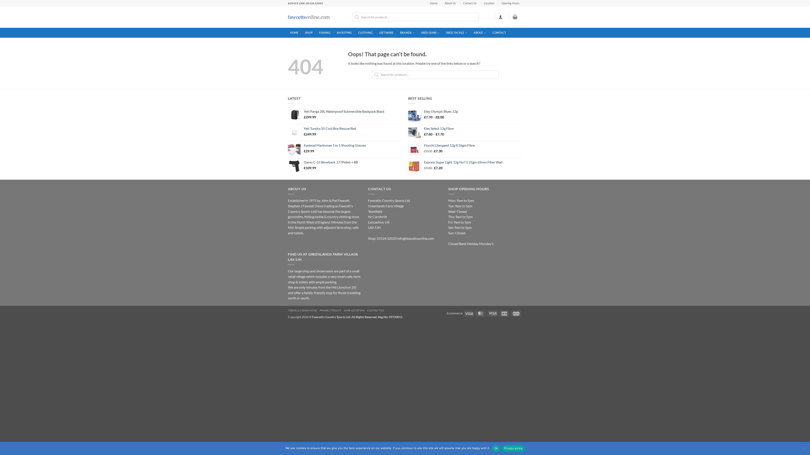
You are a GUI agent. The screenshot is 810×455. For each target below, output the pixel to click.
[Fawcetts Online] (309, 17)
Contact (499, 32)
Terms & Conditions (302, 310)
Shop (309, 32)
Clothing (365, 32)
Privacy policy (513, 448)
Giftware (386, 32)
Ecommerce (454, 313)
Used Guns (428, 32)
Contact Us (470, 3)
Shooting (344, 32)
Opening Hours (510, 3)
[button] (500, 16)
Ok (496, 448)
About (478, 32)
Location (489, 3)
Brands (406, 32)
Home (433, 3)
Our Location (354, 310)
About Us (450, 3)
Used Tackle (455, 32)
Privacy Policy (331, 310)
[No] (804, 449)
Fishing (324, 32)
